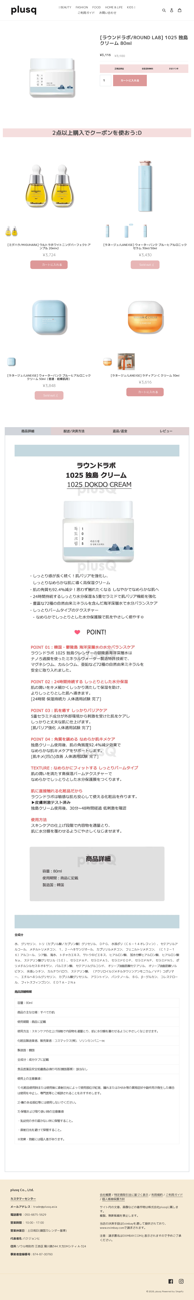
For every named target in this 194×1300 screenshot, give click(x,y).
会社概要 (105, 1195)
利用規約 (157, 1195)
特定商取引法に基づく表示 (131, 1195)
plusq (158, 1291)
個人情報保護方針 (113, 1199)
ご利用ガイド (174, 1195)
